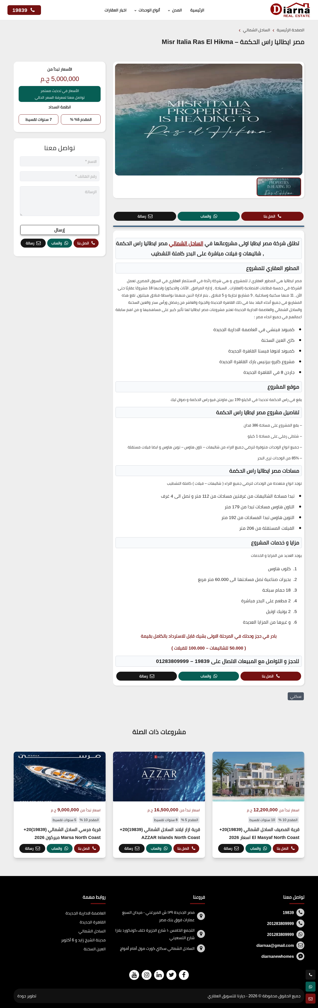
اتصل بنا (269, 216)
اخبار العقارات (115, 10)
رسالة (142, 216)
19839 (20, 10)
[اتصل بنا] (311, 975)
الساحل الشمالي (186, 243)
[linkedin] (159, 974)
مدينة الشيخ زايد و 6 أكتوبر (83, 940)
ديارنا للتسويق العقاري (226, 996)
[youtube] (134, 974)
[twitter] (171, 974)
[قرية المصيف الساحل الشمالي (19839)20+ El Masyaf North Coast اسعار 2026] (258, 805)
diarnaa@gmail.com (275, 945)
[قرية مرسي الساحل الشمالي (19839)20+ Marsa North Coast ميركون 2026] (60, 805)
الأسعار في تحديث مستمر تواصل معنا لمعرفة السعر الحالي (59, 94)
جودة (21, 996)
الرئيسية (197, 10)
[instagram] (146, 974)
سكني (295, 696)
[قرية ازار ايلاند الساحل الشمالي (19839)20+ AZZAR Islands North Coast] (159, 805)
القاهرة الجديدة (93, 922)
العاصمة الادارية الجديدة (86, 913)
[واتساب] (311, 987)
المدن (177, 10)
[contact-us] (311, 999)
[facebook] (184, 974)
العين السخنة (95, 949)
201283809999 (280, 923)
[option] (208, 119)
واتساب (205, 216)
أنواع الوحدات (149, 10)
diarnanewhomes (277, 956)
